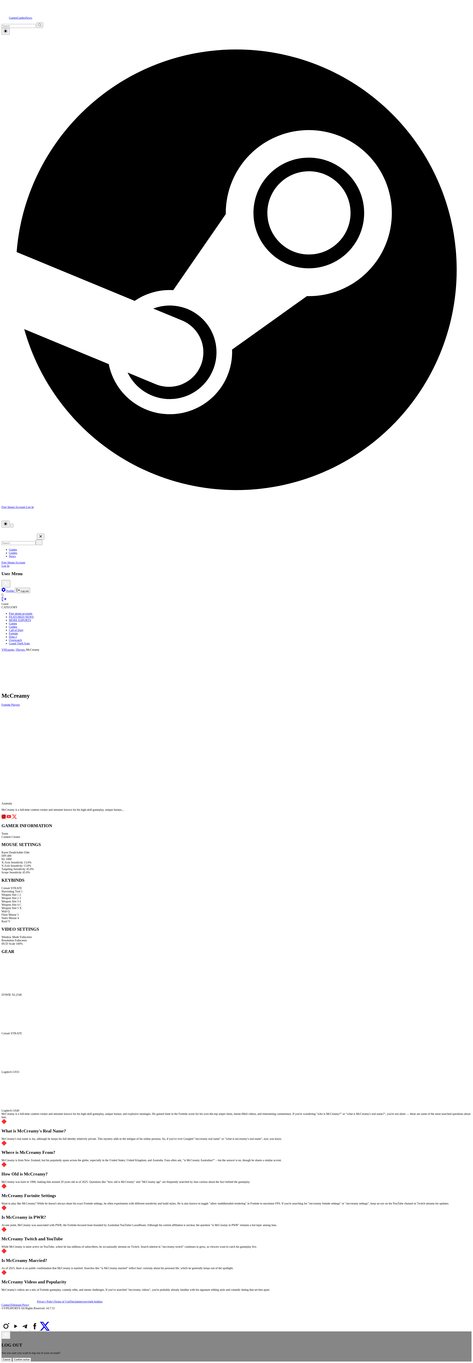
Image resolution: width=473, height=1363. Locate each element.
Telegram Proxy (20, 1304)
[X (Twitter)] (45, 1329)
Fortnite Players (10, 704)
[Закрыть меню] (40, 537)
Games (13, 17)
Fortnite (13, 633)
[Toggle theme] (5, 31)
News (28, 17)
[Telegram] (25, 1329)
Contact (6, 1304)
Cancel (6, 1359)
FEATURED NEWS (21, 616)
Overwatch (15, 640)
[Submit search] (39, 25)
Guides (21, 17)
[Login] (4, 600)
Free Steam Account (13, 562)
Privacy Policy (45, 1301)
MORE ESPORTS (20, 620)
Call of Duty (16, 630)
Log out (24, 591)
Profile (10, 591)
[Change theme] (5, 524)
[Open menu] (11, 525)
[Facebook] (35, 1329)
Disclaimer (76, 1301)
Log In (30, 507)
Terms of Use (62, 1301)
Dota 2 (13, 636)
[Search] (39, 542)
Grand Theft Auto (19, 643)
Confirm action (22, 1359)
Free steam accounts (20, 613)
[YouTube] (16, 1329)
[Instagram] (6, 1329)
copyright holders (92, 1301)
